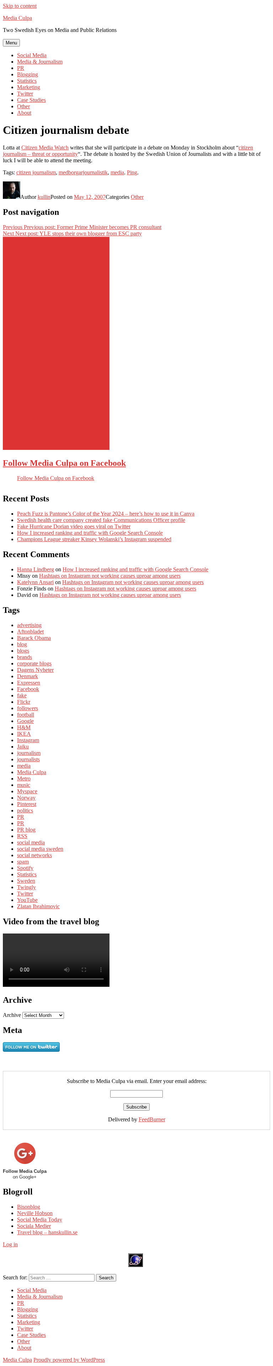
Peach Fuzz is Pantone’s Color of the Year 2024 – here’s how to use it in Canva (105, 514)
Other (23, 106)
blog (22, 644)
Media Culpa (17, 18)
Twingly (26, 887)
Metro (24, 778)
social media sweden (40, 849)
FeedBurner (152, 1119)
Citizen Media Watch (45, 148)
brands (24, 657)
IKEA (24, 734)
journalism (29, 753)
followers (27, 708)
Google (25, 721)
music (23, 785)
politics (25, 810)
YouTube (27, 900)
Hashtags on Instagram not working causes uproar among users (110, 576)
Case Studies (31, 100)
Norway (26, 798)
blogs (23, 651)
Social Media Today (39, 1220)
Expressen (28, 683)
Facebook (28, 689)
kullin (44, 197)
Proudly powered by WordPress (69, 1360)
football (25, 715)
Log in (10, 1244)
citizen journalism (36, 172)
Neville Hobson (35, 1213)
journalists (28, 759)
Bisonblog (28, 1207)
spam (23, 862)
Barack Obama (34, 638)
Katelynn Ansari (35, 582)
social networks (34, 855)
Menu (11, 42)
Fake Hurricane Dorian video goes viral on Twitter (73, 526)
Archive (12, 1015)
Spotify (25, 868)
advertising (29, 625)
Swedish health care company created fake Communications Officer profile (101, 520)
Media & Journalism (40, 62)
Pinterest (26, 804)
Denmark (27, 676)
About (24, 113)
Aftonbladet (30, 631)
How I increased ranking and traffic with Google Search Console (90, 533)
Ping (132, 172)
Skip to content (20, 6)
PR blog (26, 830)
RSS (22, 836)
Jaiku (23, 747)
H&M (24, 727)
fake (22, 695)
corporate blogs (34, 663)
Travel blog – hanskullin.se (47, 1232)
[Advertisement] (56, 343)
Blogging (27, 74)
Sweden (26, 881)
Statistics (27, 81)
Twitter (25, 94)
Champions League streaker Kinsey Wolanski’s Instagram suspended (94, 539)
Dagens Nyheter (35, 670)
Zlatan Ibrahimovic (38, 906)
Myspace (27, 791)
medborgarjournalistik (83, 172)
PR (20, 68)
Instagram (28, 740)
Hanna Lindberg (35, 569)
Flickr (23, 702)
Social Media (32, 55)
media (117, 172)
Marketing (28, 87)
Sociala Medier (34, 1226)
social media (31, 842)
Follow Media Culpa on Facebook (64, 463)
